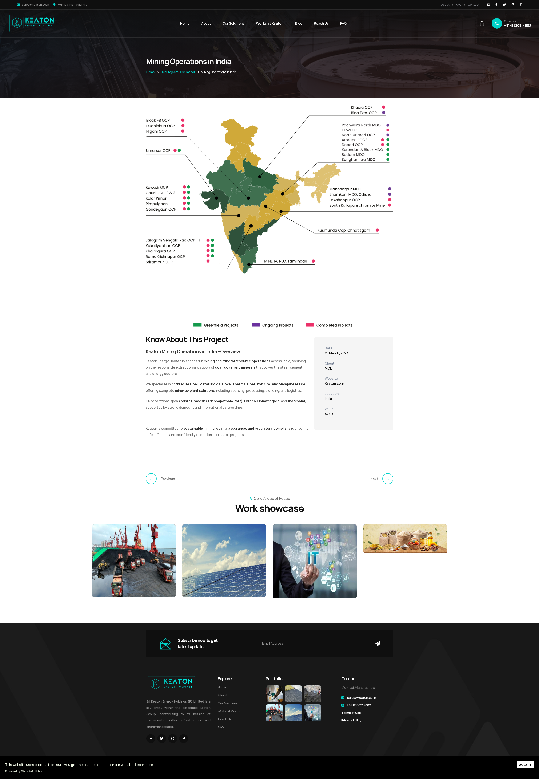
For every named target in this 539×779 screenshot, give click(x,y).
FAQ (459, 5)
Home (185, 23)
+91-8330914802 (517, 23)
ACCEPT (525, 765)
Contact (473, 5)
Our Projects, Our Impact (178, 72)
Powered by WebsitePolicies (23, 771)
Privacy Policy (351, 720)
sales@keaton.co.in (35, 5)
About (445, 5)
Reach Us (321, 23)
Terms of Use (351, 713)
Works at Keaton (270, 23)
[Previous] (153, 478)
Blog (298, 23)
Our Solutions (233, 23)
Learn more (144, 764)
